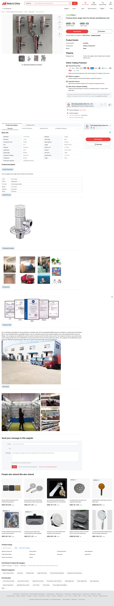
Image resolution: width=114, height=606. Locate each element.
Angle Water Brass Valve (23, 585)
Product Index (86, 594)
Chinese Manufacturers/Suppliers (37, 594)
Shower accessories (7, 557)
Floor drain (60, 554)
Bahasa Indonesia (103, 596)
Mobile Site (93, 594)
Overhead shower (61, 551)
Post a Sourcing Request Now (48, 467)
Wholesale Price (59, 594)
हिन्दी (79, 596)
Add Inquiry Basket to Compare (33, 65)
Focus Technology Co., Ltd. (46, 599)
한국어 (70, 596)
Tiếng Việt (95, 596)
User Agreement (66, 599)
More (3, 588)
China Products (24, 594)
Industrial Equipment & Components (14, 11)
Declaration (74, 599)
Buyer (74, 8)
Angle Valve (31, 11)
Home (3, 11)
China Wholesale (50, 594)
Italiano (48, 596)
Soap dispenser (89, 551)
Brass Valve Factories (23, 581)
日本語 (75, 596)
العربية (66, 596)
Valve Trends (46, 585)
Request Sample (95, 35)
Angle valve (88, 554)
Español (23, 596)
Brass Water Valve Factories (54, 581)
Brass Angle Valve (40, 11)
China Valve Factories (8, 581)
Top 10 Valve (36, 585)
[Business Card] (110, 132)
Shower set (32, 554)
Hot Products (16, 594)
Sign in (110, 4)
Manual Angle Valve (8, 585)
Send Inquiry (77, 31)
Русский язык (42, 596)
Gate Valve (20, 573)
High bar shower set (7, 551)
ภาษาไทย (84, 596)
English (18, 596)
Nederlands (60, 596)
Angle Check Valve (42, 573)
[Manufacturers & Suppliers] (11, 3)
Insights (99, 594)
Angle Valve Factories (37, 581)
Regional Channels (77, 594)
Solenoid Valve (30, 573)
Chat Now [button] (102, 31)
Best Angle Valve (94, 581)
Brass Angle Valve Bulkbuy (60, 585)
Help (82, 8)
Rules (111, 8)
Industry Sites (68, 594)
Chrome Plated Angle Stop (57, 573)
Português (29, 596)
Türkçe (89, 596)
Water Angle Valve (82, 581)
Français (35, 596)
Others (31, 557)
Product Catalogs (25, 548)
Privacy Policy (82, 599)
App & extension (92, 8)
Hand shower (32, 551)
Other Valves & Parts (8, 573)
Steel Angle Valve (69, 581)
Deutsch (54, 596)
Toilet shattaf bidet (6, 554)
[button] (77, 128)
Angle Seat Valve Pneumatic (74, 573)
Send (14, 467)
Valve (25, 11)
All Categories (7, 8)
